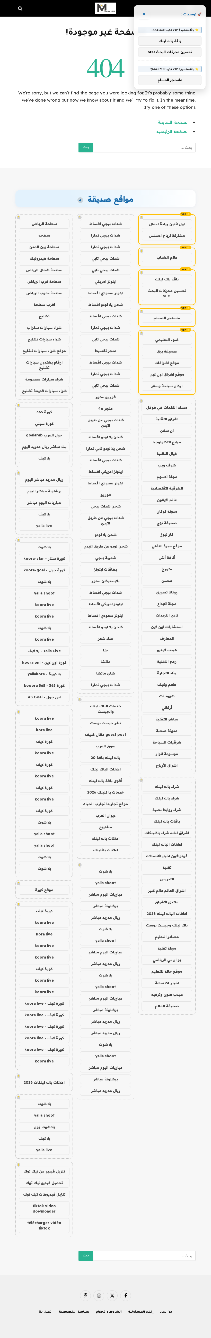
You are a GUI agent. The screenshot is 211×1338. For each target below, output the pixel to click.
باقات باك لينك (167, 821)
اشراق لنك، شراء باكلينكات (166, 833)
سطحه (44, 235)
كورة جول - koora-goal (44, 570)
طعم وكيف (166, 684)
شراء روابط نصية (166, 809)
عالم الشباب (166, 257)
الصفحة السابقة (173, 122)
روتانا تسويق (167, 592)
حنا (105, 650)
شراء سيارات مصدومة (44, 379)
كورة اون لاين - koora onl (44, 662)
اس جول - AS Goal (44, 697)
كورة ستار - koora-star (44, 558)
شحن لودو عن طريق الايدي (105, 546)
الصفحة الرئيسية (172, 131)
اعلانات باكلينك (105, 850)
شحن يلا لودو (106, 534)
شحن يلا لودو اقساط (105, 304)
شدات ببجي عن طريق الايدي (105, 423)
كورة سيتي (44, 423)
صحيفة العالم (167, 1006)
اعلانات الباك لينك (167, 844)
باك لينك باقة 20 (105, 757)
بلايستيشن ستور (105, 581)
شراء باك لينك (167, 786)
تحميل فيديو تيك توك (44, 1182)
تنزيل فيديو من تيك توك (44, 1171)
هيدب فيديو (167, 650)
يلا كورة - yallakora (44, 674)
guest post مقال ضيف (105, 734)
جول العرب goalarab (44, 435)
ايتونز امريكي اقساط (106, 471)
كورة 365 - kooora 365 (44, 685)
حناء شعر (105, 638)
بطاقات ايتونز (105, 569)
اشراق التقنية (166, 419)
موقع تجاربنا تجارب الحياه (105, 804)
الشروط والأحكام (109, 1312)
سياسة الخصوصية (74, 1312)
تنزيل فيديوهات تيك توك (44, 1194)
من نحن (166, 1312)
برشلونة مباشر (105, 906)
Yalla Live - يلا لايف (44, 651)
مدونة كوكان (166, 511)
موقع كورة (44, 889)
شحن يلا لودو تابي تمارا (105, 448)
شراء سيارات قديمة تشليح (44, 390)
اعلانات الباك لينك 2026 (167, 913)
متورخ (167, 569)
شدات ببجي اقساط (105, 223)
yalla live (44, 525)
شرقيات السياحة (167, 742)
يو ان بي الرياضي (167, 960)
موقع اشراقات (166, 362)
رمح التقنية (167, 661)
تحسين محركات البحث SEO (166, 293)
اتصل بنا (45, 1312)
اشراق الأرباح (167, 765)
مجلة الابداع (167, 603)
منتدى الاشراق (167, 902)
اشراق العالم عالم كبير (167, 890)
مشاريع (105, 827)
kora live (44, 730)
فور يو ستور (105, 397)
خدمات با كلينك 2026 (105, 792)
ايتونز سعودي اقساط (105, 293)
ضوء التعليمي (167, 339)
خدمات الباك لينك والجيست (105, 709)
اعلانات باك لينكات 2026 (44, 1082)
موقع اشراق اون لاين (167, 374)
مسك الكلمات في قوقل (166, 407)
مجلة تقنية (166, 948)
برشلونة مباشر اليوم (44, 491)
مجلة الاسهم (166, 476)
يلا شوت (105, 871)
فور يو (105, 494)
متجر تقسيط (105, 350)
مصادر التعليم (167, 936)
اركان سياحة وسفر (166, 386)
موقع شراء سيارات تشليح (44, 350)
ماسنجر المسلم (166, 318)
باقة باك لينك (167, 279)
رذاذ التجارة (167, 673)
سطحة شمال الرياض (44, 270)
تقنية (166, 867)
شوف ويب (167, 465)
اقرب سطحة (44, 304)
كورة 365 (44, 412)
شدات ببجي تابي (105, 258)
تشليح (44, 316)
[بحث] (20, 8)
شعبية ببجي (105, 557)
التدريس (167, 879)
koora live (44, 604)
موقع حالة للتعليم (166, 971)
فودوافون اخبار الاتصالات (167, 856)
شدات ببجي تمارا (105, 235)
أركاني (167, 707)
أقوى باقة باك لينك (105, 780)
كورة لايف (44, 741)
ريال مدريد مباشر (105, 917)
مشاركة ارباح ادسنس (167, 235)
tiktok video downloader (44, 1209)
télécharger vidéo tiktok (44, 1225)
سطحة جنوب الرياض (44, 293)
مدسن (166, 580)
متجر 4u (105, 408)
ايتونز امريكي (105, 281)
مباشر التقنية (166, 719)
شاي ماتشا (105, 673)
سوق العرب (105, 746)
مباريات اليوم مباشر (105, 894)
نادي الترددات (167, 615)
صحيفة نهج (167, 523)
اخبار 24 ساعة (167, 983)
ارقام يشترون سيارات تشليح (44, 365)
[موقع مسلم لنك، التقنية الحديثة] (105, 8)
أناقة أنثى (167, 557)
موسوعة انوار (167, 753)
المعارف (167, 638)
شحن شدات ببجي (106, 506)
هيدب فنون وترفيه (167, 994)
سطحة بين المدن (44, 247)
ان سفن (167, 430)
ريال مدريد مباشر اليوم (44, 479)
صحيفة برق (167, 351)
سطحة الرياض (44, 223)
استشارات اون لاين (166, 626)
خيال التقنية (166, 453)
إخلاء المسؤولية (141, 1312)
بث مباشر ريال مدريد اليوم (44, 446)
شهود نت (166, 696)
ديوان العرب (105, 815)
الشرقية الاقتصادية (167, 488)
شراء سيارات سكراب (44, 327)
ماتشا (105, 661)
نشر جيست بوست (105, 723)
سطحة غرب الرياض (44, 281)
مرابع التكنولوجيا (167, 442)
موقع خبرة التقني (167, 546)
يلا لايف (44, 458)
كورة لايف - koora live (44, 1003)
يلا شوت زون (44, 1127)
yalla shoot (105, 883)
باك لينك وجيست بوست (167, 925)
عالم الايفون (167, 499)
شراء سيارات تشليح (44, 339)
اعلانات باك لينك (105, 838)
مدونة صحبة (167, 730)
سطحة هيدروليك (44, 258)
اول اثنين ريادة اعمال (167, 224)
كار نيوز (167, 534)
